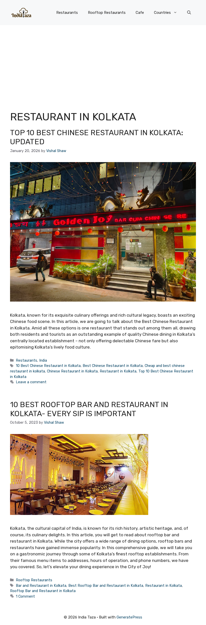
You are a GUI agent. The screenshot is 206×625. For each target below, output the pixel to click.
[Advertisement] (103, 63)
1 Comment (25, 596)
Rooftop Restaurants (107, 12)
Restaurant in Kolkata (118, 371)
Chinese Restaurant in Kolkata (72, 371)
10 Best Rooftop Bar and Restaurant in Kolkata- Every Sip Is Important (89, 409)
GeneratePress (129, 617)
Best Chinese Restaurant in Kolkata (113, 365)
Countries (162, 12)
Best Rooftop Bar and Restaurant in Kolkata (105, 585)
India (43, 360)
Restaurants (67, 12)
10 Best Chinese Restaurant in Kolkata (48, 365)
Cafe (140, 12)
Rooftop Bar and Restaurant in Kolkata (43, 591)
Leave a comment (31, 382)
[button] (189, 12)
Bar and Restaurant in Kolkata (41, 585)
